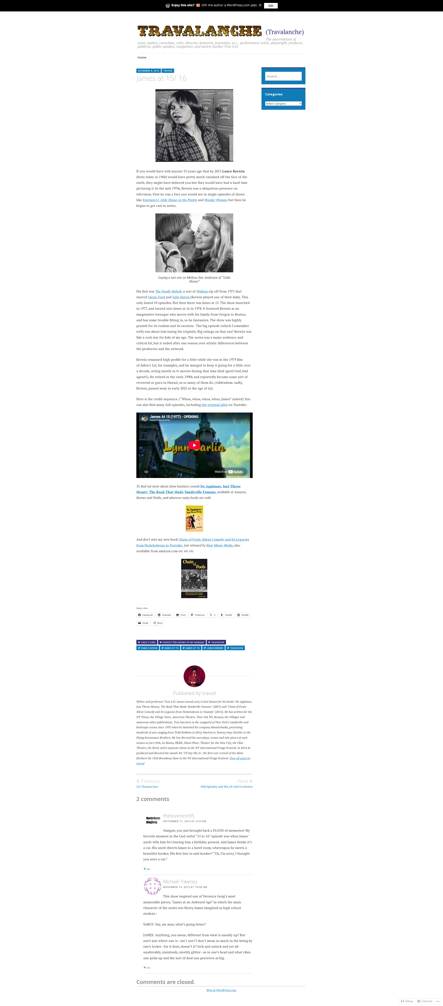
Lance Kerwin (215, 648)
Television (217, 642)
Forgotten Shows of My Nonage (183, 642)
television (236, 648)
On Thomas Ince (148, 783)
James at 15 (172, 648)
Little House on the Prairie (178, 200)
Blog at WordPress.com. (222, 990)
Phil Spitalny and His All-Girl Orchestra (226, 783)
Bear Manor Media (219, 545)
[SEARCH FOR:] (283, 76)
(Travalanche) (285, 32)
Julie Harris (181, 297)
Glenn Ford (157, 297)
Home (142, 57)
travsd (167, 70)
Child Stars (148, 642)
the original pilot (214, 405)
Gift (271, 6)
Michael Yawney (180, 881)
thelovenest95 (179, 815)
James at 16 (193, 648)
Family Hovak (149, 648)
